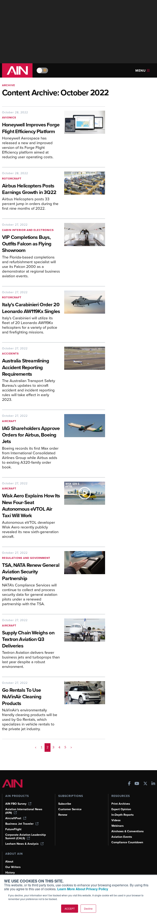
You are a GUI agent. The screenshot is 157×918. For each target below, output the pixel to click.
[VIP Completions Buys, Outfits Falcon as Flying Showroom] (82, 252)
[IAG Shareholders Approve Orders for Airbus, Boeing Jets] (82, 443)
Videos (116, 820)
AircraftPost (13, 818)
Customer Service (70, 809)
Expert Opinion (121, 809)
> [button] (71, 747)
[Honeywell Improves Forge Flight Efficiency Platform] (82, 136)
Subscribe (64, 803)
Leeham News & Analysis (22, 844)
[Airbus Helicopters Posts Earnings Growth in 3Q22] (82, 193)
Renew (62, 815)
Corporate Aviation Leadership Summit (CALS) (25, 836)
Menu (140, 70)
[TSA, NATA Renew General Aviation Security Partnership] (82, 580)
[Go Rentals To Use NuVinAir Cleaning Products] (82, 707)
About (9, 861)
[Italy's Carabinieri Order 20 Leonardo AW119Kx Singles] (82, 314)
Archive (8, 85)
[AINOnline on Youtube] (137, 784)
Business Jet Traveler (19, 824)
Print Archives (120, 803)
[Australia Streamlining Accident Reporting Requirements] (82, 376)
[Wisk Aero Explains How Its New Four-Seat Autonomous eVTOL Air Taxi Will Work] (82, 512)
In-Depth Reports (122, 815)
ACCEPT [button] (70, 908)
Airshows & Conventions (127, 831)
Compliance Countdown (127, 842)
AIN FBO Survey (15, 803)
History (10, 872)
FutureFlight (13, 829)
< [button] (36, 747)
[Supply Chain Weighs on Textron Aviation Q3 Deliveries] (82, 645)
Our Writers (13, 867)
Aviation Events (121, 837)
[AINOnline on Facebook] (129, 784)
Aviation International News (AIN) (23, 811)
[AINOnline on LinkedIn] (153, 784)
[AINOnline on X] (145, 784)
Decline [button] (88, 908)
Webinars (117, 826)
